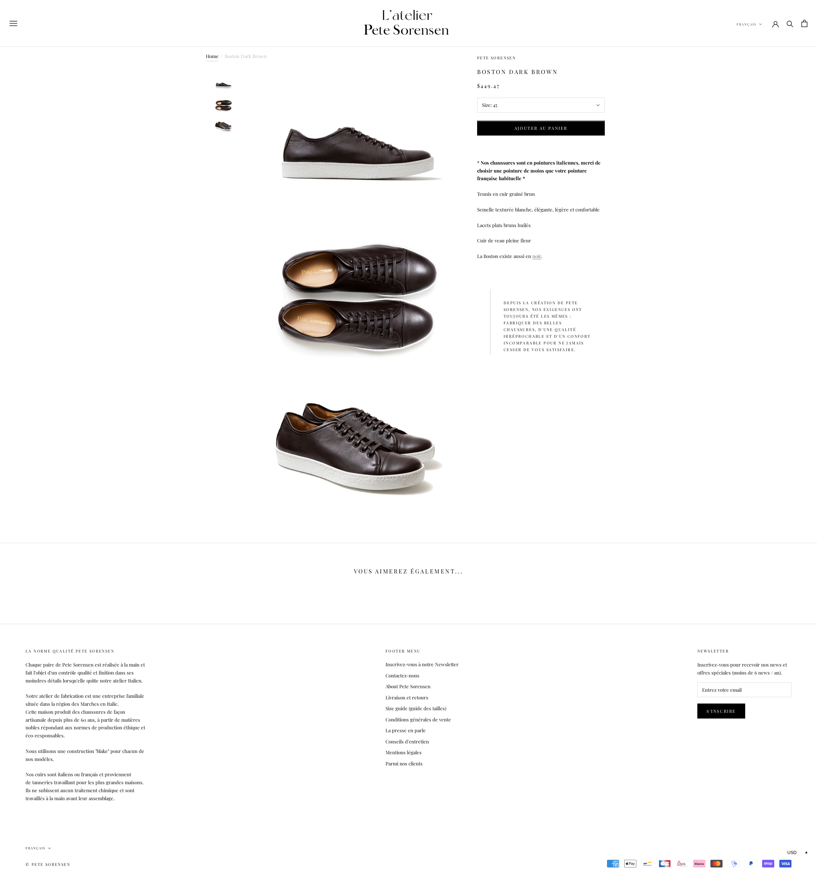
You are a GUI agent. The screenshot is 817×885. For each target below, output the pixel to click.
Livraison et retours (407, 697)
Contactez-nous (402, 675)
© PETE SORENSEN (48, 864)
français (746, 24)
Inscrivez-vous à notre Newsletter (422, 664)
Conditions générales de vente (418, 719)
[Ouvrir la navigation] (13, 23)
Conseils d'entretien (407, 741)
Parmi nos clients (404, 763)
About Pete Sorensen (408, 686)
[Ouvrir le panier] (804, 23)
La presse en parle (406, 730)
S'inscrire (721, 711)
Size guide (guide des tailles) (416, 708)
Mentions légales (404, 752)
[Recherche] (790, 23)
